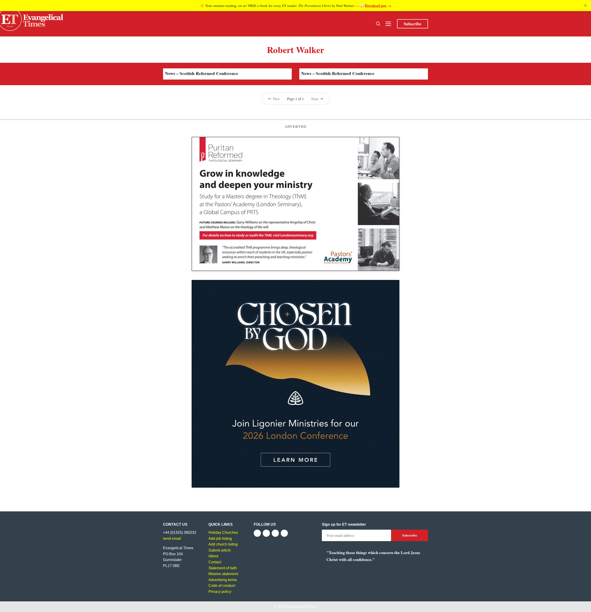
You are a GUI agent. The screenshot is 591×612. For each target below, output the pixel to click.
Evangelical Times (301, 607)
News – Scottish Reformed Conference (201, 73)
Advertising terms (222, 580)
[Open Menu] (388, 23)
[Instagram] (275, 533)
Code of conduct (221, 586)
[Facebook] (257, 533)
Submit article (219, 550)
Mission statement (223, 574)
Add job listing (220, 538)
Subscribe (412, 24)
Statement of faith (222, 568)
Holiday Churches (223, 532)
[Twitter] (266, 533)
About (213, 556)
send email (172, 538)
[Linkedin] (284, 533)
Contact (214, 562)
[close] (585, 5)
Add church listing (223, 544)
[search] (378, 23)
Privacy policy (219, 592)
